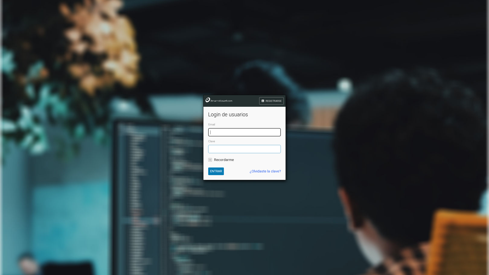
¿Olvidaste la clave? (265, 171)
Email (211, 124)
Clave (211, 141)
